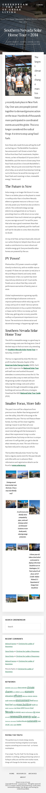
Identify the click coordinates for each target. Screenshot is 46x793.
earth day (22, 691)
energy (30, 696)
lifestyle (27, 708)
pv (34, 712)
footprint (36, 700)
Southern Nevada (21, 721)
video (11, 724)
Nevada (9, 711)
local (32, 708)
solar (34, 716)
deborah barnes (10, 644)
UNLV (39, 721)
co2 (14, 692)
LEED (23, 708)
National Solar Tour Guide (30, 393)
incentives (11, 708)
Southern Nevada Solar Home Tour (21, 350)
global (14, 704)
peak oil (23, 712)
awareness (7, 687)
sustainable (32, 721)
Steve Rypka (9, 651)
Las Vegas (17, 708)
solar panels (13, 721)
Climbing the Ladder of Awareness (27, 651)
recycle (7, 717)
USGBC (7, 724)
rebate (38, 712)
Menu (40, 5)
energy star (12, 700)
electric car (24, 696)
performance (29, 712)
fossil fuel (9, 704)
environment (23, 700)
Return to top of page (23, 782)
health (34, 705)
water (19, 724)
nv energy (17, 712)
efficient (18, 695)
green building (23, 704)
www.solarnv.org (18, 465)
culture (17, 692)
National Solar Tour (31, 368)
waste (15, 724)
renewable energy (20, 716)
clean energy (22, 687)
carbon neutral (13, 687)
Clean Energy (12, 42)
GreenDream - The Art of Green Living (15, 8)
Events (23, 42)
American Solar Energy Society (17, 365)
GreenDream (22, 784)
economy (29, 691)
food (31, 700)
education (9, 696)
